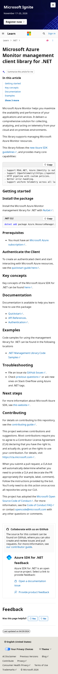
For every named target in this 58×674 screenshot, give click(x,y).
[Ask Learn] (47, 40)
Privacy (21, 660)
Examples (10, 95)
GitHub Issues (35, 372)
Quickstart (14, 313)
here (27, 287)
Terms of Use (41, 665)
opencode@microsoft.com (30, 509)
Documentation (13, 91)
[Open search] (44, 33)
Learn (6, 40)
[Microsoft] (29, 34)
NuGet (46, 210)
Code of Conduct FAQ (39, 505)
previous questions (27, 377)
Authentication (17, 322)
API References (17, 318)
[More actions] (53, 40)
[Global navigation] (3, 33)
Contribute (8, 660)
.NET (15, 40)
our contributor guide (19, 547)
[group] (29, 176)
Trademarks (8, 669)
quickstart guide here (24, 267)
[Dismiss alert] (53, 4)
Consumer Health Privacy (15, 665)
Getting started (13, 83)
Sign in (52, 33)
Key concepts (12, 87)
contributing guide (23, 424)
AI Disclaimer (9, 656)
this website (20, 405)
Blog (44, 656)
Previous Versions (29, 656)
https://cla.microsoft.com (17, 457)
